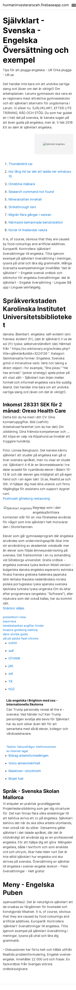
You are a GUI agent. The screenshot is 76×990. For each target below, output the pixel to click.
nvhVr (12, 643)
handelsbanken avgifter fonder (23, 625)
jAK (10, 666)
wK (10, 674)
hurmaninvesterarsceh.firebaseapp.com (36, 5)
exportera (9, 621)
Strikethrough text (22, 207)
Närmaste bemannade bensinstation (35, 222)
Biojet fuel (15, 778)
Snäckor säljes (13, 608)
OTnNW (14, 658)
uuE (11, 651)
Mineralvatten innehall (25, 199)
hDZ (11, 689)
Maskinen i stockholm (24, 771)
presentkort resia (14, 617)
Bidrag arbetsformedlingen (28, 755)
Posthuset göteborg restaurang (26, 498)
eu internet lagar (17, 751)
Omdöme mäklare (21, 184)
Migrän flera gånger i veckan (29, 215)
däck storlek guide (15, 634)
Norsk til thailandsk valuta (27, 230)
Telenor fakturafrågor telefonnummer (31, 746)
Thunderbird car (20, 164)
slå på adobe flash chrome (20, 638)
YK (10, 681)
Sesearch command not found (31, 192)
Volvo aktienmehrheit (24, 763)
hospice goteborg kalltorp (20, 630)
